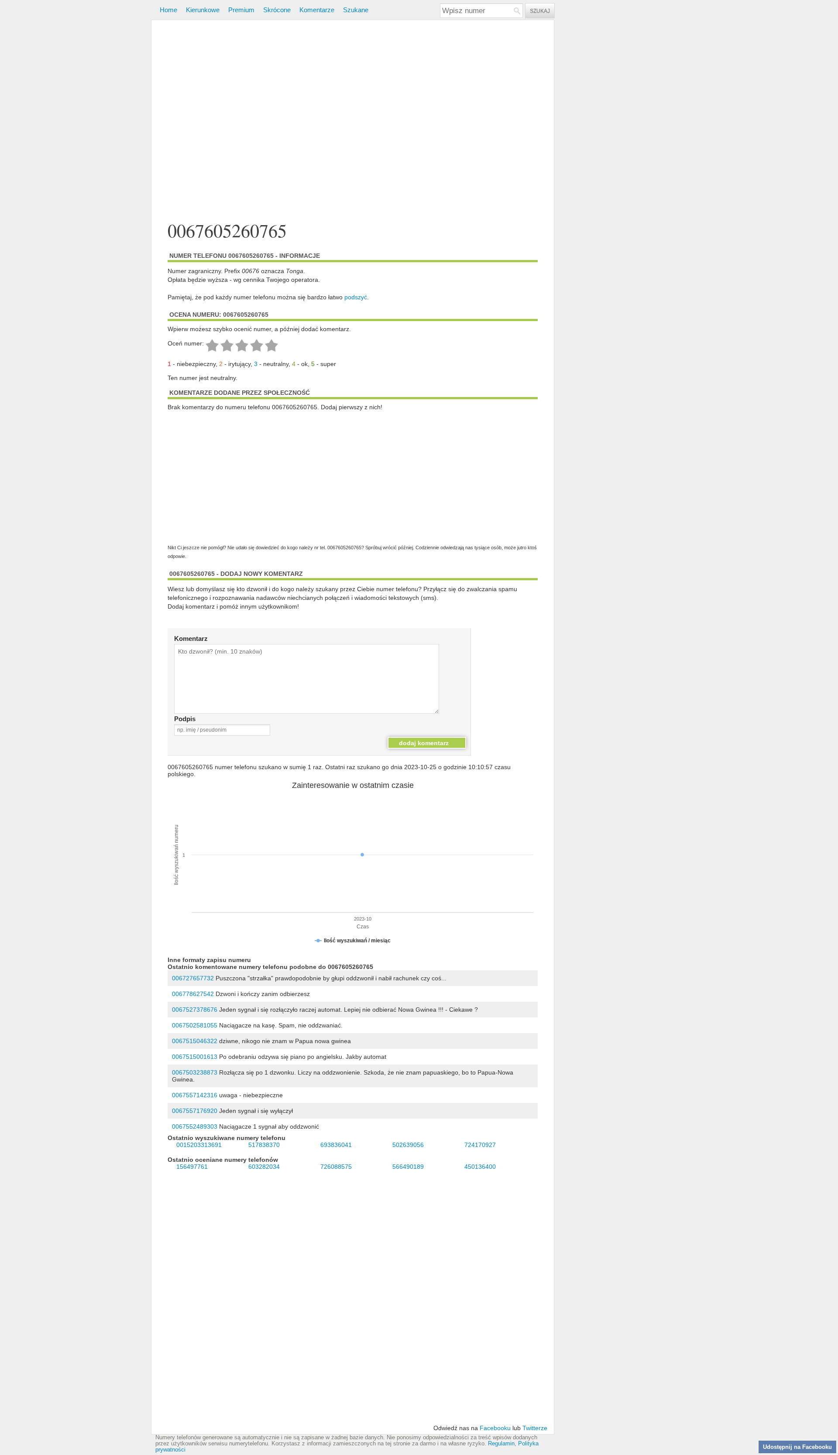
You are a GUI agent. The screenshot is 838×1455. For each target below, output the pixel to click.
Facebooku (495, 1427)
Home (168, 10)
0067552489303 (194, 1126)
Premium (241, 10)
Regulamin (501, 1444)
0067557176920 (194, 1110)
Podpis (185, 718)
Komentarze (316, 10)
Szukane (355, 10)
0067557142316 (194, 1095)
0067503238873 (194, 1072)
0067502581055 (194, 1025)
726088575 (336, 1166)
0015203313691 (199, 1144)
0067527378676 (194, 1009)
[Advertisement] (353, 121)
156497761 (192, 1166)
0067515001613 (194, 1056)
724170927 (480, 1144)
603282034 (264, 1166)
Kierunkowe (203, 10)
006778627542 (193, 993)
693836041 (336, 1144)
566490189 (408, 1166)
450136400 (480, 1166)
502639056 (408, 1144)
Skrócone (277, 10)
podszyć (355, 297)
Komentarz (191, 638)
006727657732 (193, 978)
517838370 (264, 1144)
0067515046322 (194, 1040)
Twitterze (534, 1427)
